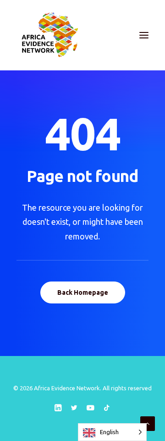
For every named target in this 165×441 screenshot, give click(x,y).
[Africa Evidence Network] (48, 35)
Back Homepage (82, 292)
